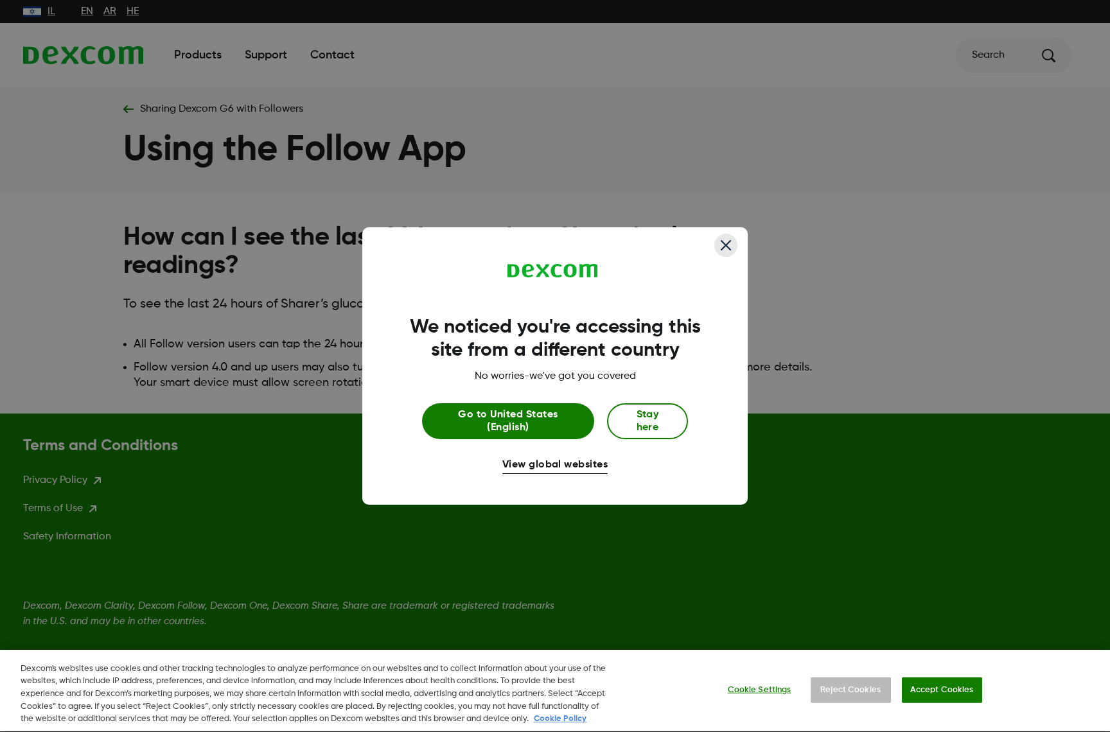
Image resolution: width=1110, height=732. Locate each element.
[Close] (725, 245)
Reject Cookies (850, 690)
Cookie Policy (560, 719)
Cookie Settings (759, 690)
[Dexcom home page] (552, 271)
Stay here (648, 421)
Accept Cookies (942, 690)
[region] (555, 691)
